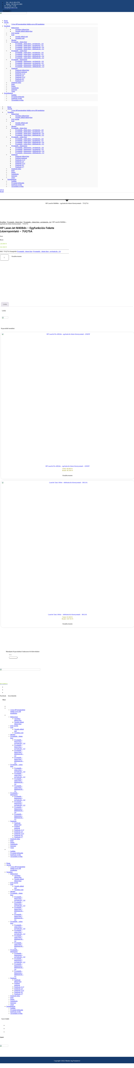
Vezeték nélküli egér (21, 36)
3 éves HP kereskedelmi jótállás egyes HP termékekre (27, 24)
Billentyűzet (15, 28)
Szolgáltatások (8, 93)
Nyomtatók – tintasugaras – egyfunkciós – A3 (29, 63)
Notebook (14, 68)
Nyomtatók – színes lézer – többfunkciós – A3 (29, 58)
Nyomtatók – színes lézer (19, 51)
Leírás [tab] (5, 304)
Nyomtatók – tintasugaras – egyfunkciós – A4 (29, 61)
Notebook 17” (19, 81)
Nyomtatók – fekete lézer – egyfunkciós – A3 (29, 45)
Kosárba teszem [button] (67, 475)
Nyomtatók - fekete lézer (14, 222)
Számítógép (15, 88)
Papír (13, 84)
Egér (12, 35)
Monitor (13, 40)
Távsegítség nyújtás (17, 100)
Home (9, 107)
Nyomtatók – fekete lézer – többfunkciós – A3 (29, 49)
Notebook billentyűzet (22, 70)
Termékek (7, 26)
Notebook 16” (19, 79)
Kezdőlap (3, 222)
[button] (49, 103)
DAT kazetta (15, 33)
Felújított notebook (21, 72)
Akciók (6, 22)
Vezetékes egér (20, 38)
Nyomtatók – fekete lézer (19, 42)
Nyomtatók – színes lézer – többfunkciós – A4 (29, 56)
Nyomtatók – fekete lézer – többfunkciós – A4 (29, 47)
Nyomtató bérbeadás (17, 97)
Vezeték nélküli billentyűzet (23, 31)
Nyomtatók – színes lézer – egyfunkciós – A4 (29, 52)
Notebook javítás (16, 98)
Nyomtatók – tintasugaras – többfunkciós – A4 (29, 65)
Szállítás (13, 95)
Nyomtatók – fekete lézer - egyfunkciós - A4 (37, 222)
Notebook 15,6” (20, 77)
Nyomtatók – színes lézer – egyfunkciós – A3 (29, 54)
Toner (13, 91)
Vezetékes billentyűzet (22, 29)
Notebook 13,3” (20, 74)
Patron (13, 86)
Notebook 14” (19, 75)
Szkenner (14, 89)
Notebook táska (16, 82)
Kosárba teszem (16, 256)
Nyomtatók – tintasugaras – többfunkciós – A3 (29, 66)
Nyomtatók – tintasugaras (19, 59)
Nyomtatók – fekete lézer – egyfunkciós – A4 (29, 43)
